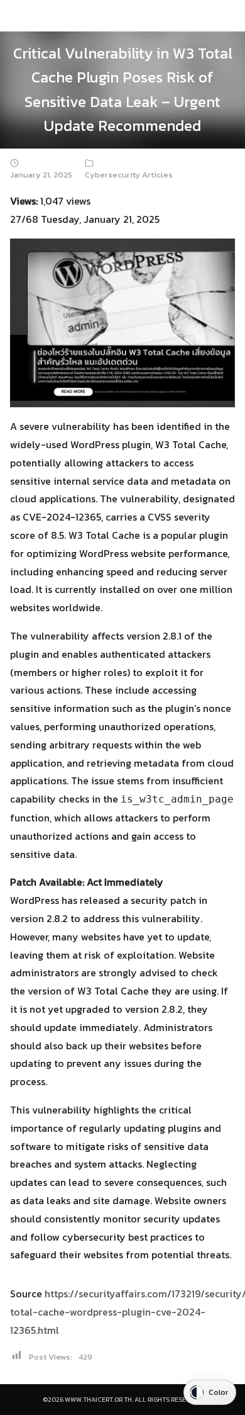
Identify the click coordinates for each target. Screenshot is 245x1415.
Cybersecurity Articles (129, 175)
